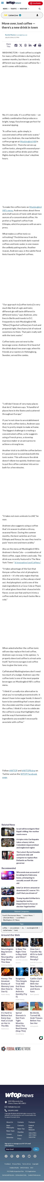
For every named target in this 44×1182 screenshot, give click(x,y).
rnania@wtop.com (21, 35)
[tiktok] (23, 1156)
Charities (20, 1132)
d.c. (23, 928)
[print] (39, 45)
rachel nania (7, 930)
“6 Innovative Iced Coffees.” (27, 562)
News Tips (21, 1129)
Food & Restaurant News (11, 915)
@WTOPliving (28, 770)
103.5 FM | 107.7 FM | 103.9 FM (32, 1135)
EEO (31, 1168)
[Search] (39, 8)
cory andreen (14, 928)
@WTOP (13, 770)
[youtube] (29, 1156)
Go (36, 1149)
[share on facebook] (16, 45)
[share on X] (20, 45)
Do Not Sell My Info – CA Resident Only (14, 1175)
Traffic (13, 9)
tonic (16, 930)
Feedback (8, 1164)
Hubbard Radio (14, 1168)
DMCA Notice (24, 1168)
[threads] (35, 1156)
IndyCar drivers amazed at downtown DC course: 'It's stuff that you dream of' (28, 890)
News (5, 9)
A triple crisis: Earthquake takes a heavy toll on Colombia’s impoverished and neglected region (27, 843)
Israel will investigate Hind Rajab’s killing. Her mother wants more (27, 831)
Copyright (35, 1164)
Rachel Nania (10, 35)
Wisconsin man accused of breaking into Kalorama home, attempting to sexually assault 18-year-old (27, 877)
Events (19, 1135)
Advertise (9, 1137)
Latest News (28, 915)
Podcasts (32, 1122)
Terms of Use (26, 1164)
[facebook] (6, 1156)
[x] (17, 1156)
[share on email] (34, 45)
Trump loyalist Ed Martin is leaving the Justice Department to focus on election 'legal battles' (28, 902)
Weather (23, 9)
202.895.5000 (13, 1110)
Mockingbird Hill (28, 141)
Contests (20, 1122)
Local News (20, 918)
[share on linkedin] (30, 45)
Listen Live (13, 15)
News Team (10, 1131)
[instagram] (11, 1156)
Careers (9, 1134)
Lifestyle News (8, 918)
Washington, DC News (11, 920)
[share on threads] (25, 45)
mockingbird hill (32, 928)
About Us (9, 1122)
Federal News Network (32, 1128)
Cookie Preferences (34, 1175)
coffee (4, 928)
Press (19, 1139)
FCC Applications (30, 1171)
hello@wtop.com (14, 1107)
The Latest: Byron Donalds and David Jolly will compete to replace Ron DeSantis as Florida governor (28, 857)
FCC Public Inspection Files (15, 1171)
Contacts (20, 1125)
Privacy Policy (16, 1164)
